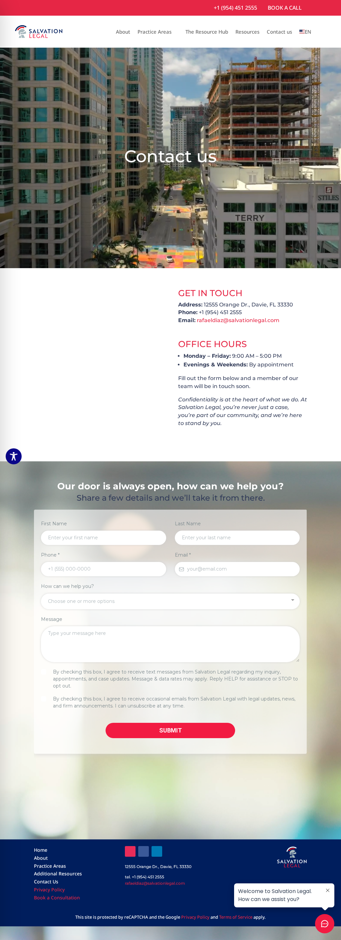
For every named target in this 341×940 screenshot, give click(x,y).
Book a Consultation (57, 897)
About (123, 31)
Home (40, 850)
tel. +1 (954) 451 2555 (144, 876)
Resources (247, 31)
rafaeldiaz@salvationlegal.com (238, 320)
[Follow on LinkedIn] (157, 851)
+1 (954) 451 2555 (235, 7)
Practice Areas (154, 31)
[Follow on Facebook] (143, 851)
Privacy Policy (49, 889)
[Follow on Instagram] (130, 851)
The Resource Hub (206, 31)
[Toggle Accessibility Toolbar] (13, 456)
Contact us (279, 31)
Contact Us (46, 881)
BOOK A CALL (285, 7)
